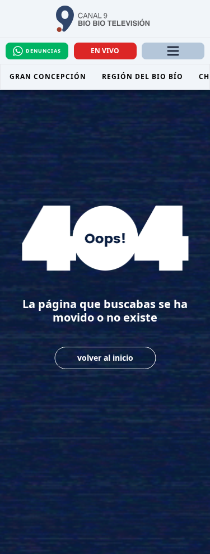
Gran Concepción (48, 76)
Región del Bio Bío (142, 76)
